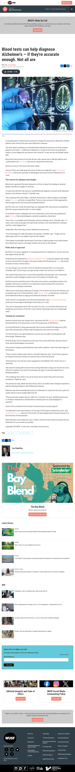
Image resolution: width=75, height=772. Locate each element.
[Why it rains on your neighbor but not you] (8, 546)
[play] (5, 9)
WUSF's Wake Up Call (37, 20)
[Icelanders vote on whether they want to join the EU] (8, 594)
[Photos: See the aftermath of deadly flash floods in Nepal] (8, 634)
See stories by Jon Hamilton (22, 453)
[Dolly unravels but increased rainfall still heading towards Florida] (8, 532)
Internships (46, 733)
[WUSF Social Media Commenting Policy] (56, 683)
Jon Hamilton (12, 65)
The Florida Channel (48, 738)
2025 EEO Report (47, 755)
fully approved (54, 320)
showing (13, 216)
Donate (67, 3)
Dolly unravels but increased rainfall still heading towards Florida (35, 531)
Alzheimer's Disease (25, 433)
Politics (17, 555)
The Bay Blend (37, 506)
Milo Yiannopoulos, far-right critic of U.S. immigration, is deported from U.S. (38, 604)
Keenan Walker (43, 293)
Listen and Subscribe (37, 514)
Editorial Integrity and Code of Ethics (20, 692)
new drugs (23, 162)
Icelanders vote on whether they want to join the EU (31, 591)
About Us (30, 733)
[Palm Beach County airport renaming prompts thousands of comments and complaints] (8, 559)
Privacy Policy (62, 750)
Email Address (9, 657)
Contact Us (31, 738)
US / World (11, 433)
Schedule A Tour (62, 758)
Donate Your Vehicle (64, 733)
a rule (58, 261)
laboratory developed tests (36, 259)
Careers (30, 755)
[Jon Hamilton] (6, 450)
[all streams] (72, 9)
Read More (20, 699)
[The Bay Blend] (37, 483)
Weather (17, 529)
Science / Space (19, 569)
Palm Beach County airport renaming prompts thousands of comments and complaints (42, 558)
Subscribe (37, 30)
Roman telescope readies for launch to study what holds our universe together (40, 572)
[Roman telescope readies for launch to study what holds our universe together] (8, 572)
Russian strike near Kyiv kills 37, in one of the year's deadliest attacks (37, 618)
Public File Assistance (49, 750)
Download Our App (63, 742)
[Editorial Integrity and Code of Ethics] (20, 683)
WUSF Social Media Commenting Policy (56, 692)
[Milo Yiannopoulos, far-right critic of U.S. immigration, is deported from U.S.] (8, 607)
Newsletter (31, 742)
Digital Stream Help (48, 759)
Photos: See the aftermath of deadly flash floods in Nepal (33, 631)
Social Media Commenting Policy (33, 751)
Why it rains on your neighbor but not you (27, 545)
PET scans (14, 200)
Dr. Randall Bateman (57, 300)
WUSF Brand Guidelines (64, 754)
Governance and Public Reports (49, 742)
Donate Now (37, 720)
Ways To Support (63, 746)
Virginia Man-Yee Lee (13, 413)
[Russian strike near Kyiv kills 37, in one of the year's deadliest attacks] (8, 621)
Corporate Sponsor (63, 738)
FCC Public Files (47, 746)
